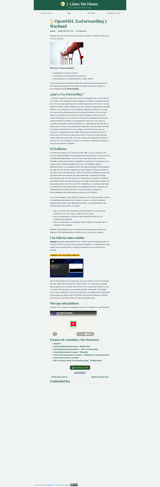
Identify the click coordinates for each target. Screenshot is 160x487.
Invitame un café (113, 13)
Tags (69, 13)
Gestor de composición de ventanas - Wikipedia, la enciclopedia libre (81, 355)
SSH (76, 373)
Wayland (56, 344)
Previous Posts (46, 13)
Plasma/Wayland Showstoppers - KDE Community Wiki (75, 349)
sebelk (52, 31)
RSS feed (91, 13)
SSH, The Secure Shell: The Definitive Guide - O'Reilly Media (77, 361)
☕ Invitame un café (80, 368)
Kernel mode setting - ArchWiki (66, 358)
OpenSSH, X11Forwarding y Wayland (78, 23)
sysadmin (82, 373)
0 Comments (81, 31)
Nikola (67, 485)
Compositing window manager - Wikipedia (70, 352)
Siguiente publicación (100, 377)
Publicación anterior (59, 377)
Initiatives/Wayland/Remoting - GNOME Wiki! (71, 346)
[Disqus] (80, 405)
